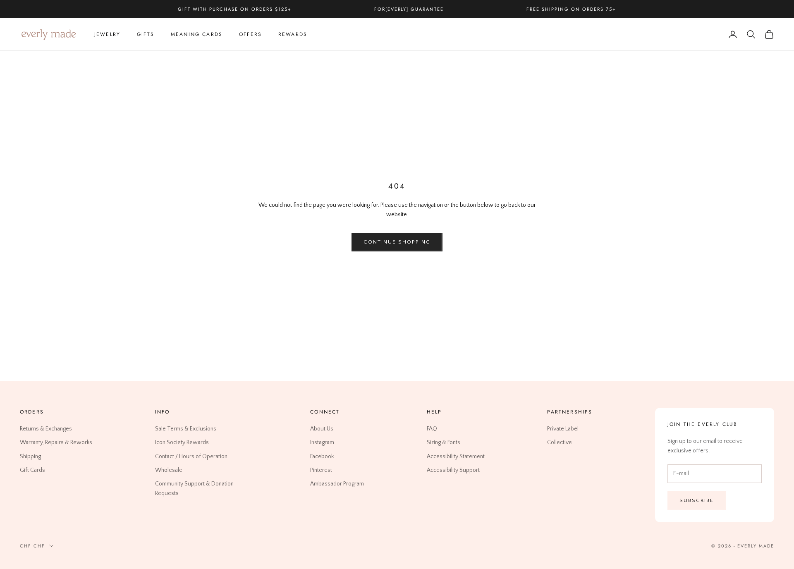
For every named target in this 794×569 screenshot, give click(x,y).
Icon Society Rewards (182, 442)
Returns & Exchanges (46, 429)
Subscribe (696, 500)
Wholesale (168, 469)
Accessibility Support (453, 469)
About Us (321, 429)
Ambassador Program (337, 483)
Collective (559, 442)
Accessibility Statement (456, 456)
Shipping (30, 456)
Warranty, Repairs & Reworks (56, 442)
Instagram (322, 442)
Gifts (145, 34)
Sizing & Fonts (443, 442)
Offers (250, 34)
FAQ (432, 429)
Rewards (292, 34)
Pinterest (321, 469)
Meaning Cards (196, 34)
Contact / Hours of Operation (191, 456)
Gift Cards (32, 469)
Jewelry (107, 34)
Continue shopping (397, 242)
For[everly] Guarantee (409, 9)
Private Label (563, 429)
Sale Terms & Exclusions (185, 429)
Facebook (322, 456)
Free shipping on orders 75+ (571, 9)
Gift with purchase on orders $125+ (234, 9)
